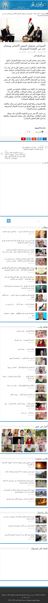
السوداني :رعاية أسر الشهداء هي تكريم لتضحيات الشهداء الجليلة (32, 147)
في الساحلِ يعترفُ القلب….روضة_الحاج (22, 394)
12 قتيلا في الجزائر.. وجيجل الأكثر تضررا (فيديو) (20, 499)
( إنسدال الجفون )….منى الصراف (24, 340)
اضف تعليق (30, 52)
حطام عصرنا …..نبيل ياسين (26, 349)
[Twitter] (25, 597)
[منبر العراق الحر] (24, 5)
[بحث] (9, 221)
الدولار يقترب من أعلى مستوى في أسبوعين (21, 526)
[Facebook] (27, 597)
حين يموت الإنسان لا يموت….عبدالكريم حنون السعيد (18, 231)
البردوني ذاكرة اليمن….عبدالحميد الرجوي (21, 358)
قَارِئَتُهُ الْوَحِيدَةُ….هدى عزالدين (25, 331)
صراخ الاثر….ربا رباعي (27, 413)
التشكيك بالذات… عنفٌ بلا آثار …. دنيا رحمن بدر (19, 304)
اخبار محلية (36, 13)
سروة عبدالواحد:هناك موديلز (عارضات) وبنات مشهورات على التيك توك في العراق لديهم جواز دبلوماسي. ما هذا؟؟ (15, 154)
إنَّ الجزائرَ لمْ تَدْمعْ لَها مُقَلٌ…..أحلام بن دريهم (20, 367)
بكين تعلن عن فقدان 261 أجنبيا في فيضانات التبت (19, 472)
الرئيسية (43, 13)
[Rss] (29, 597)
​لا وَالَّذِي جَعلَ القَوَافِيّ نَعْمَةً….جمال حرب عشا (20, 385)
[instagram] (22, 597)
